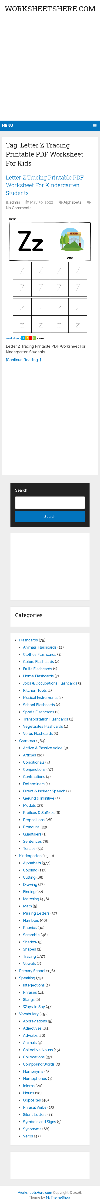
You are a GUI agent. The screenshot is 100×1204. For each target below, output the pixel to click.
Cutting (29, 877)
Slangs (29, 999)
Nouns (28, 1093)
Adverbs (30, 1035)
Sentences (32, 841)
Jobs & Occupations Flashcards (50, 683)
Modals (29, 805)
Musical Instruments (40, 697)
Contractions (34, 777)
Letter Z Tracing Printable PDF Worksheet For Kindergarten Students (45, 185)
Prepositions (34, 820)
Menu (7, 125)
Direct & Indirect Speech (44, 791)
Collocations (34, 1057)
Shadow (30, 942)
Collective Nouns (38, 1050)
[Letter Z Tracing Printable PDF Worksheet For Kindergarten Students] (50, 277)
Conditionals (33, 762)
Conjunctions (34, 769)
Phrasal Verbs (35, 1107)
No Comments (18, 208)
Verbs (28, 1136)
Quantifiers (32, 834)
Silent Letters (35, 1114)
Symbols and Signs (39, 1122)
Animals (30, 1043)
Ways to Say (34, 1007)
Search (21, 490)
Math (27, 906)
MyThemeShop (58, 1197)
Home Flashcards (38, 676)
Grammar (27, 741)
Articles (29, 755)
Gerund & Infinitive (38, 798)
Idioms (29, 1086)
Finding (29, 892)
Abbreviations (35, 1021)
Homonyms (33, 1071)
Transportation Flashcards (45, 719)
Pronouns (31, 827)
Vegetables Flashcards (43, 726)
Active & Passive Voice (43, 748)
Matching (31, 899)
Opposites (32, 1100)
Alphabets (72, 202)
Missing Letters (36, 913)
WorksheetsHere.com (50, 8)
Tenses (29, 848)
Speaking (27, 978)
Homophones (35, 1078)
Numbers (31, 920)
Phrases (30, 992)
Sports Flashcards (38, 712)
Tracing (29, 956)
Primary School (32, 971)
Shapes (29, 949)
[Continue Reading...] (23, 360)
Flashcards (28, 640)
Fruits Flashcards (37, 669)
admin (14, 202)
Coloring (30, 870)
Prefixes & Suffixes (39, 812)
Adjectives (32, 1028)
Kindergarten (30, 856)
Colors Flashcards (38, 662)
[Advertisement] (50, 68)
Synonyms (32, 1129)
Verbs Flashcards (38, 733)
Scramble (31, 935)
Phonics (30, 927)
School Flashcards (39, 705)
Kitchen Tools (35, 690)
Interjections (34, 985)
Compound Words (39, 1064)
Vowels (29, 963)
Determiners (34, 784)
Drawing (30, 884)
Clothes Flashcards (39, 654)
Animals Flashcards (40, 647)
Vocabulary (29, 1014)
